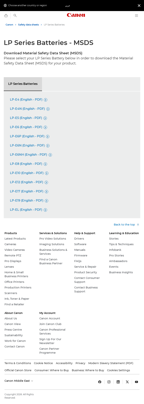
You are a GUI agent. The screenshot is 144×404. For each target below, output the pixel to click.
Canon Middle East (17, 380)
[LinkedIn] (118, 381)
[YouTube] (136, 381)
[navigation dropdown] (137, 16)
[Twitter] (127, 381)
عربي (67, 5)
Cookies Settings (118, 370)
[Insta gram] (108, 381)
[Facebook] (99, 381)
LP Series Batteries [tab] (23, 84)
